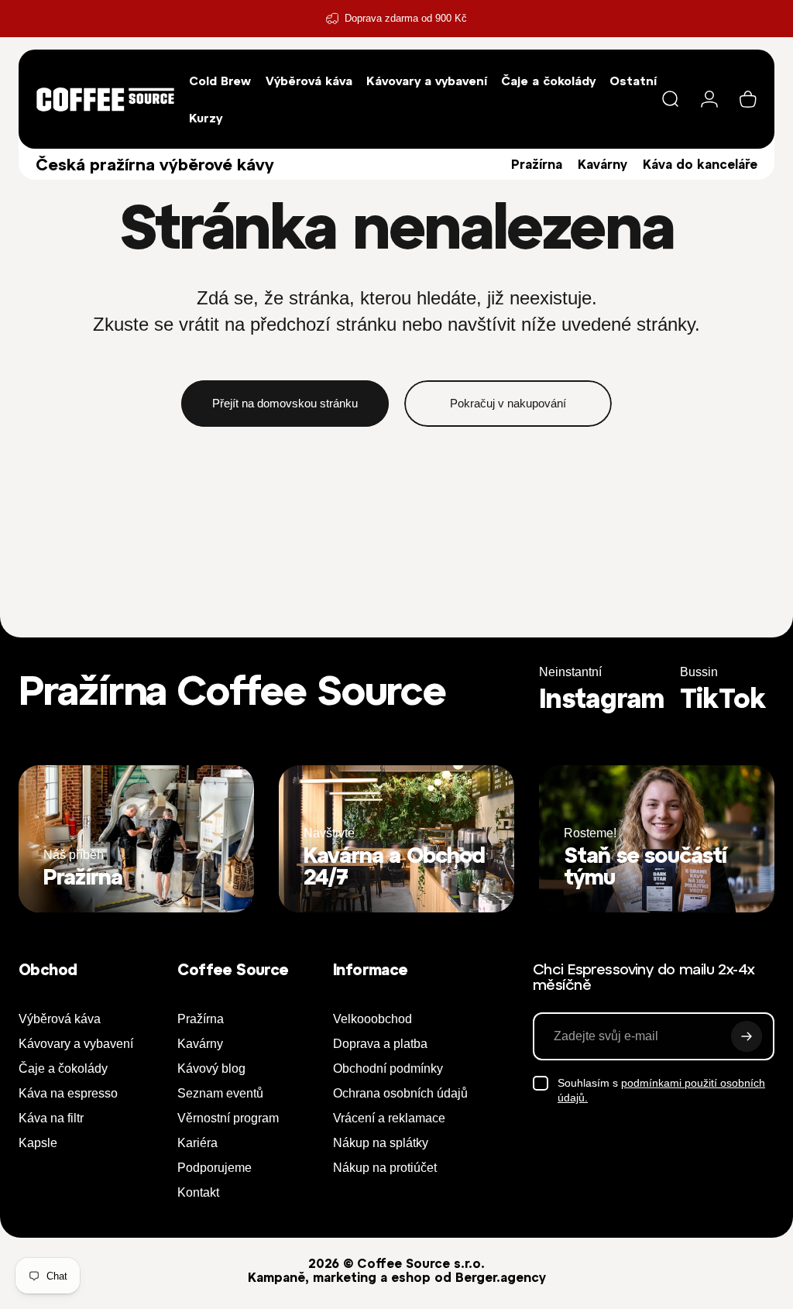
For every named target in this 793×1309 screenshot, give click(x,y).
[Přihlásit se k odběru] (746, 1036)
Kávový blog (211, 1068)
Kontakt (198, 1192)
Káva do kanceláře (700, 164)
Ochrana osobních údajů (400, 1093)
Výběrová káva (60, 1019)
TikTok (723, 698)
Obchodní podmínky (388, 1068)
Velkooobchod (372, 1019)
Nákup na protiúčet (385, 1167)
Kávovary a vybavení (76, 1043)
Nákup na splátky (380, 1142)
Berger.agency (500, 1277)
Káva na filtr (51, 1118)
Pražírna (536, 164)
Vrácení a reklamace (389, 1118)
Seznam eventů (220, 1093)
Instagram (601, 698)
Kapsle (38, 1142)
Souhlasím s (661, 1091)
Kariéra (197, 1142)
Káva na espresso (68, 1093)
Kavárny (602, 164)
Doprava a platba (380, 1043)
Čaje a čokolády (63, 1068)
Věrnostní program (228, 1118)
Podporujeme (214, 1167)
